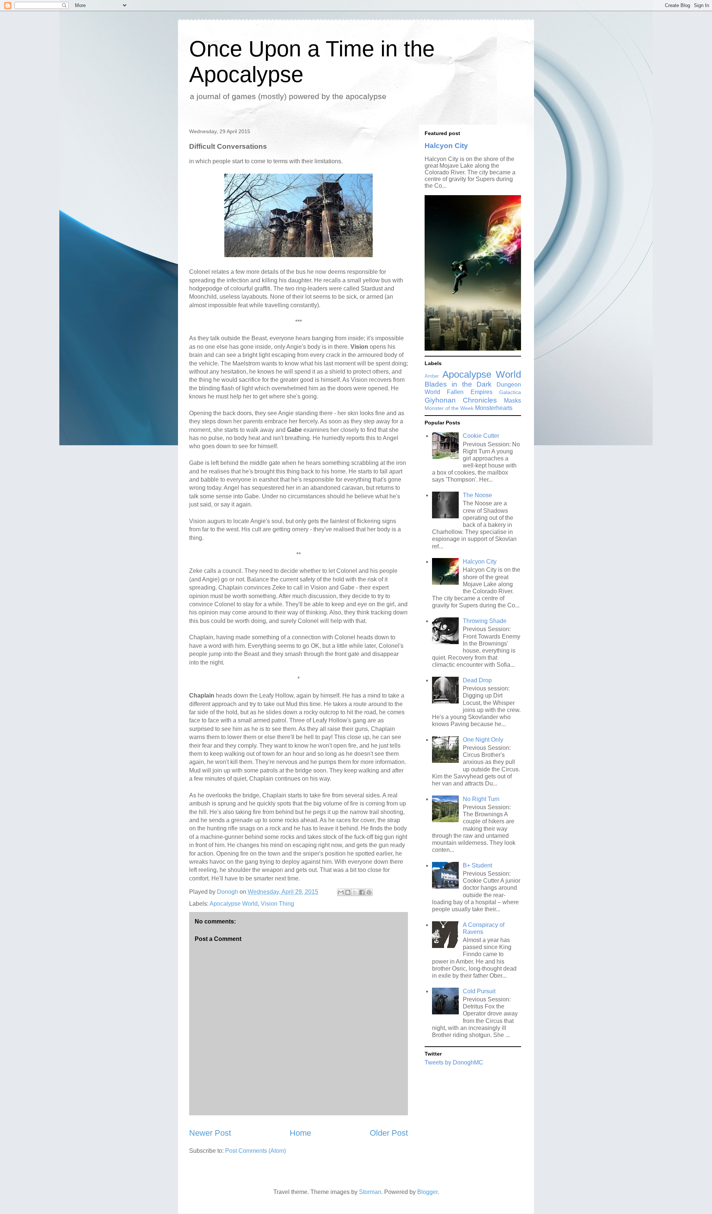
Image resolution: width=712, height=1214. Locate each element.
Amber (432, 376)
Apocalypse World (234, 903)
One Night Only (483, 739)
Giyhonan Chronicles (461, 400)
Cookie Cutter (481, 436)
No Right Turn (481, 799)
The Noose (477, 495)
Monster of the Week (449, 408)
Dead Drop (477, 680)
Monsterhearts (493, 408)
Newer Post (210, 1133)
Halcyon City (446, 146)
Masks (512, 400)
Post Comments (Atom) (255, 1151)
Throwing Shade (485, 621)
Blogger (427, 1192)
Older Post (389, 1133)
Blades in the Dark (458, 384)
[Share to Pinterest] (369, 892)
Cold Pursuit (479, 991)
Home (300, 1133)
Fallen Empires (469, 392)
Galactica (510, 392)
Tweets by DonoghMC (454, 1062)
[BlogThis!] (348, 892)
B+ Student (477, 865)
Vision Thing (277, 903)
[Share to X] (355, 892)
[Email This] (341, 892)
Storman (370, 1192)
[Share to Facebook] (362, 892)
